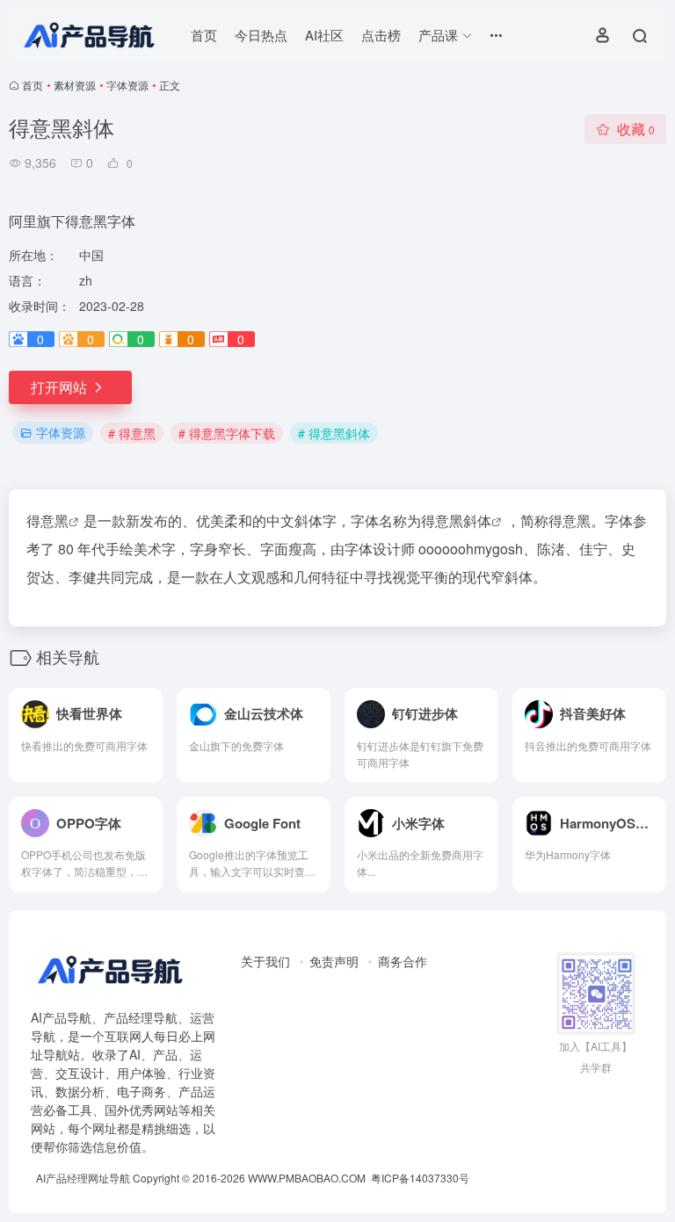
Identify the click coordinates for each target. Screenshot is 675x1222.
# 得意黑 (132, 433)
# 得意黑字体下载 (226, 433)
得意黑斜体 (456, 520)
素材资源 (75, 84)
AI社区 (324, 34)
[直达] (147, 702)
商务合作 (402, 961)
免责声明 (334, 961)
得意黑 (47, 520)
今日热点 (261, 34)
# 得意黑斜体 (334, 433)
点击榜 (381, 34)
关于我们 (265, 961)
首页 (204, 34)
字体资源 (127, 84)
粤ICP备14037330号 (420, 1177)
